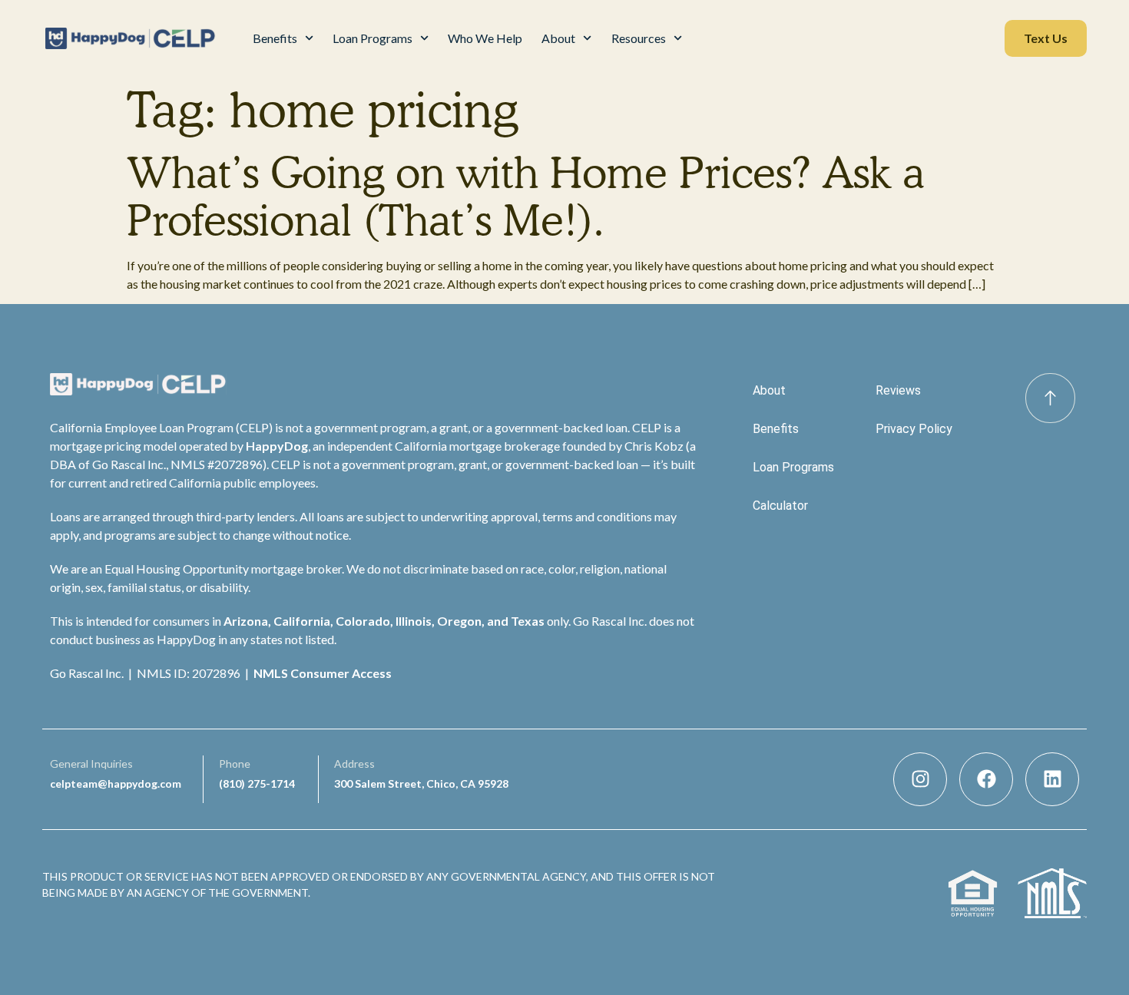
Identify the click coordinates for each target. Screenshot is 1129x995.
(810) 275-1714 (257, 783)
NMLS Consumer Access (322, 673)
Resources (638, 38)
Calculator (780, 505)
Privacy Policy (914, 428)
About (558, 38)
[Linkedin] (1052, 779)
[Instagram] (920, 779)
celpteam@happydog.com (115, 783)
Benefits (275, 38)
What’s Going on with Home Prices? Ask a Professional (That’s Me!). (526, 196)
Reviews (898, 390)
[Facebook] (986, 779)
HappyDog (277, 445)
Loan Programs (372, 38)
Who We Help (485, 38)
